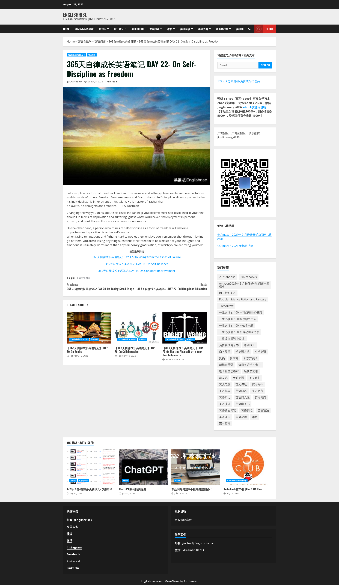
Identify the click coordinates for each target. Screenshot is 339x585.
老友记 (223, 378)
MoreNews (172, 581)
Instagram (74, 547)
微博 (69, 540)
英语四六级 (243, 397)
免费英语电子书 (229, 345)
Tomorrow (226, 306)
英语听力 (224, 397)
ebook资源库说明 (254, 107)
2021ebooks (227, 277)
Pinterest (73, 561)
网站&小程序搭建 (84, 29)
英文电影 (224, 384)
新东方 (234, 358)
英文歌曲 (254, 378)
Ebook (269, 29)
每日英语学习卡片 (249, 365)
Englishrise (75, 14)
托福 (222, 358)
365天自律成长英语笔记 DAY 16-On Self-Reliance (136, 264)
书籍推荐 (154, 29)
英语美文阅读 (83, 277)
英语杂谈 (185, 29)
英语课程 (241, 417)
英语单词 (224, 391)
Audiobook (138, 29)
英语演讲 (224, 404)
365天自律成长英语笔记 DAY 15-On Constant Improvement (136, 271)
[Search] (249, 29)
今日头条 (72, 527)
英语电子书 (243, 404)
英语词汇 (246, 410)
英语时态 (260, 397)
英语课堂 (224, 417)
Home (66, 29)
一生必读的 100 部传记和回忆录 (239, 332)
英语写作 (257, 384)
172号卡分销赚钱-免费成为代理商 (238, 81)
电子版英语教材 (229, 371)
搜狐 (69, 534)
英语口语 (241, 391)
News (73, 480)
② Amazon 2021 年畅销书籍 (235, 246)
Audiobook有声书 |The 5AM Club (248, 467)
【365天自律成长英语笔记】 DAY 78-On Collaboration (137, 328)
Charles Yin (75, 81)
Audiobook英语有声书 (236, 480)
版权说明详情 (183, 520)
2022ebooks (248, 277)
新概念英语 (226, 365)
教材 (169, 29)
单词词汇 (249, 345)
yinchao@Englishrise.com (198, 543)
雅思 (255, 417)
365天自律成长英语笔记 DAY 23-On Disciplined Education (172, 286)
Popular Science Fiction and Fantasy (242, 299)
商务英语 (224, 352)
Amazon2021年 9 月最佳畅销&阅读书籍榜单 (244, 285)
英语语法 (263, 410)
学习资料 (203, 29)
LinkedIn (73, 568)
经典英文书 (251, 371)
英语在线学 (222, 29)
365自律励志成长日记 (122, 41)
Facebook (73, 554)
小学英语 (260, 352)
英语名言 (257, 391)
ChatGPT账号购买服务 (143, 467)
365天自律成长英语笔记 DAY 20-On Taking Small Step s (100, 286)
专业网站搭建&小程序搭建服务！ (195, 467)
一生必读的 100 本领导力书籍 (237, 319)
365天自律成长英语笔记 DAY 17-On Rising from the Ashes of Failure (137, 257)
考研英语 (238, 378)
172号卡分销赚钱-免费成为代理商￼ (91, 467)
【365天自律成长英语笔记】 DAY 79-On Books (89, 328)
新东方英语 (250, 358)
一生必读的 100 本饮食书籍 (236, 325)
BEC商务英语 (227, 293)
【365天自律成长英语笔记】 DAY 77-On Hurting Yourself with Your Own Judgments (184, 328)
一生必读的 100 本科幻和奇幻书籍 (240, 312)
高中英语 (224, 423)
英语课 (240, 29)
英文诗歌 (241, 384)
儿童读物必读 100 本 (232, 339)
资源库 (102, 29)
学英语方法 (243, 352)
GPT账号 (119, 29)
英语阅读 (100, 41)
